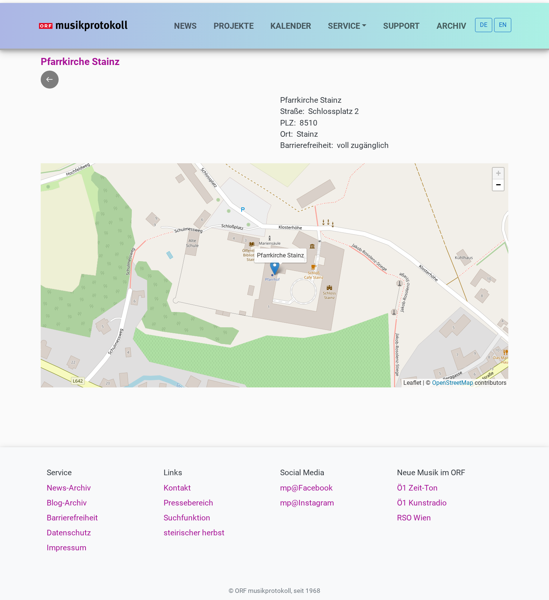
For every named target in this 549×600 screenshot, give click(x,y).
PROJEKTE (234, 26)
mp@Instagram (307, 502)
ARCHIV (451, 26)
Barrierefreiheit (72, 517)
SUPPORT (401, 26)
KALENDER (290, 26)
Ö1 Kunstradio (422, 502)
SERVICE (344, 26)
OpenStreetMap (452, 382)
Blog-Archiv (67, 502)
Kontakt (177, 487)
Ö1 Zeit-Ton (417, 487)
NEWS (185, 26)
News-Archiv (69, 487)
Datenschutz (69, 532)
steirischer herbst (194, 532)
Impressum (66, 547)
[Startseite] (98, 26)
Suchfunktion (187, 517)
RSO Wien (414, 517)
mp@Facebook (306, 487)
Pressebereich (188, 502)
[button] (274, 267)
